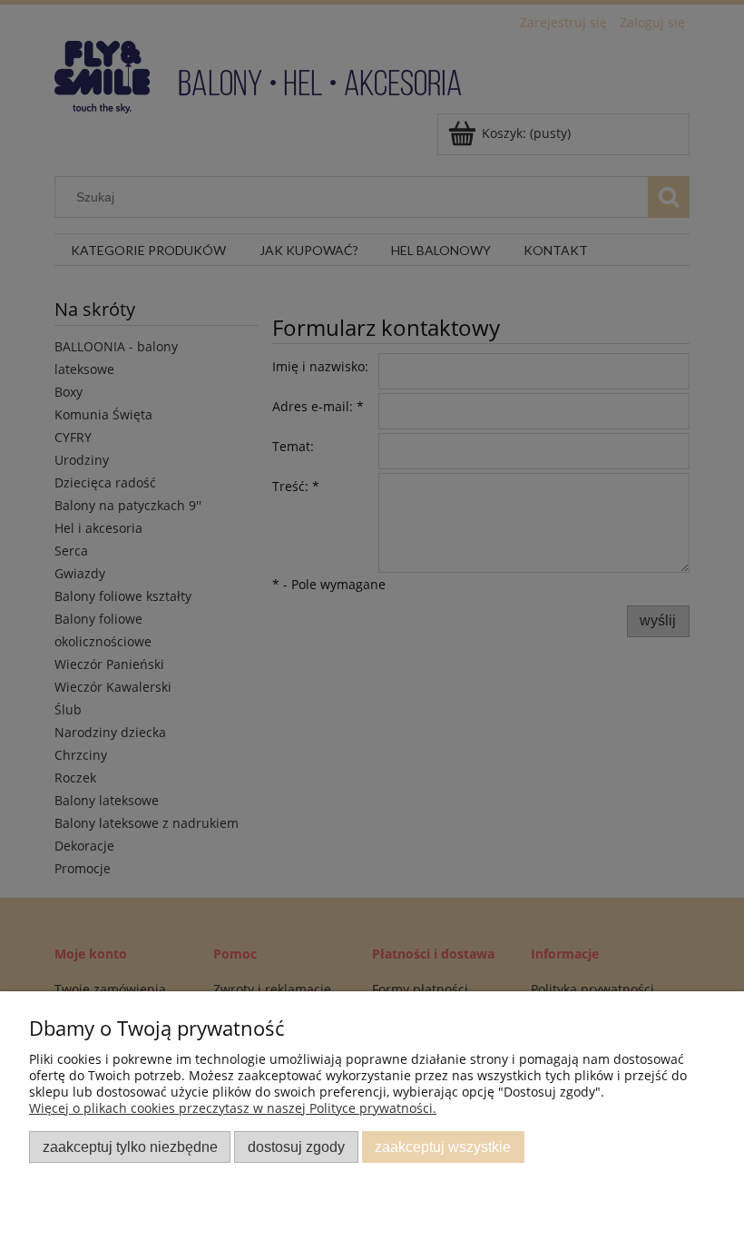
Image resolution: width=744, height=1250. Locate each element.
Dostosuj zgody (296, 1146)
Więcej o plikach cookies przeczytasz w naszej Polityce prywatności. (232, 1108)
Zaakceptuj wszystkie (443, 1146)
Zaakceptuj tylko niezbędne (130, 1146)
